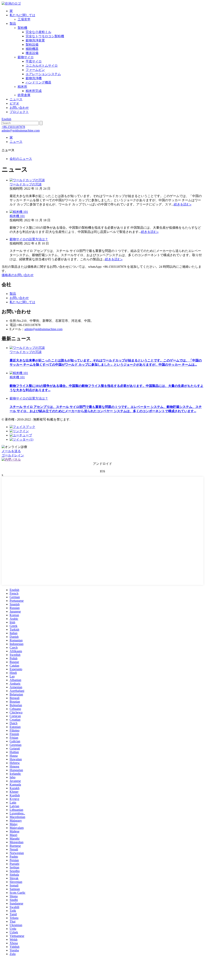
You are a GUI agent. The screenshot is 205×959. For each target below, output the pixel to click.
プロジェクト (19, 112)
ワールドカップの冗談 (26, 184)
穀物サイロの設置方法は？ (29, 239)
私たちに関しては (22, 15)
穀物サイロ (26, 57)
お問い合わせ (19, 107)
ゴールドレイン (13, 455)
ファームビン (35, 69)
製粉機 (22, 27)
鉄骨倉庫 (24, 95)
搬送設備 (32, 53)
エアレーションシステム (43, 74)
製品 (13, 23)
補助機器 (32, 48)
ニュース (16, 99)
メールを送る (11, 451)
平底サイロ (34, 61)
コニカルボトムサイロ (42, 65)
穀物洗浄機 (34, 78)
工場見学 (24, 19)
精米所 (22, 86)
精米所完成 (34, 91)
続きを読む (182, 204)
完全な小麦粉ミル (38, 32)
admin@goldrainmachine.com (21, 130)
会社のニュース (21, 158)
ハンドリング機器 (38, 82)
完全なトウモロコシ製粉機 (45, 36)
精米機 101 (17, 216)
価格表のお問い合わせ (18, 275)
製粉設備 (32, 44)
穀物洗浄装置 (35, 40)
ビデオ (14, 103)
